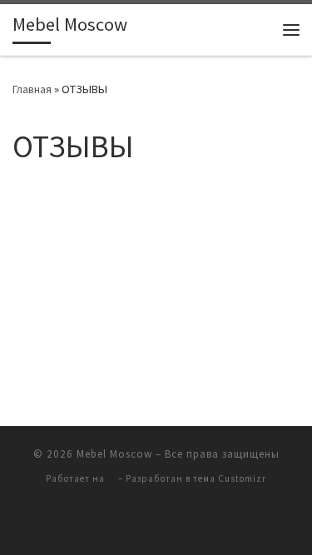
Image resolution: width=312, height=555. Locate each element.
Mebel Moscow (114, 454)
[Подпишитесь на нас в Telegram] (156, 523)
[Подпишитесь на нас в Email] (203, 523)
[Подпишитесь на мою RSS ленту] (180, 523)
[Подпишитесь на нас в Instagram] (110, 523)
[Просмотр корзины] (257, 29)
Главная (32, 89)
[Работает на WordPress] (111, 478)
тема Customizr (229, 478)
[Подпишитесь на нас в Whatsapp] (133, 523)
